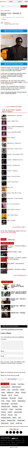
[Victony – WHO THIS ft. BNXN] (4, 133)
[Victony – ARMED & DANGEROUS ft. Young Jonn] (4, 128)
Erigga (3, 420)
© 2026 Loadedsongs (5, 437)
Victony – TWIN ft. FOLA (12, 121)
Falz (16, 415)
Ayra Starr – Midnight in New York (15, 159)
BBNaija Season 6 (4, 444)
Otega (8, 401)
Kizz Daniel (14, 403)
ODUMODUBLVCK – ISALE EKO (14, 115)
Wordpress (8, 438)
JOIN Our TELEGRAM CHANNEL (14, 31)
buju (9, 389)
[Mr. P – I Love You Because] (4, 205)
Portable (13, 384)
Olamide (3, 395)
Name (2, 351)
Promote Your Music (20, 442)
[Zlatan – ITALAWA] (4, 222)
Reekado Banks (5, 417)
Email (2, 356)
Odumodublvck (5, 387)
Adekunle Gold (5, 406)
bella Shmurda (16, 387)
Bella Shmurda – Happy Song (14, 143)
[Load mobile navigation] (26, 1)
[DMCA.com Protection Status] (15, 438)
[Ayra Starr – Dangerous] (4, 172)
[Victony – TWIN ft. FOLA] (4, 122)
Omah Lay (19, 423)
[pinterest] (21, 432)
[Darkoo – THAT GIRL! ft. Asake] (4, 194)
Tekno (14, 417)
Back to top (13, 447)
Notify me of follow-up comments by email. (13, 372)
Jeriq (2, 401)
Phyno (16, 395)
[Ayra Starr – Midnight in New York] (4, 161)
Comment (4, 19)
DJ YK (10, 395)
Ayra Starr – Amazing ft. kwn (13, 165)
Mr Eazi (3, 415)
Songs (11, 1)
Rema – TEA (10, 187)
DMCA (23, 440)
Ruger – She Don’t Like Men (13, 209)
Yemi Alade (18, 409)
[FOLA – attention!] (4, 139)
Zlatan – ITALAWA (11, 220)
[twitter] (10, 432)
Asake (3, 392)
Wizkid (4, 75)
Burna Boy (13, 398)
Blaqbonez (10, 392)
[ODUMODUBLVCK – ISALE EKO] (4, 117)
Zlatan (17, 392)
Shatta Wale (21, 420)
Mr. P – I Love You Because (13, 204)
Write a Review (11, 440)
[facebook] (7, 432)
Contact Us (8, 442)
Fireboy (3, 412)
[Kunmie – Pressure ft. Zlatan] (4, 178)
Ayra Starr (15, 389)
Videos (20, 1)
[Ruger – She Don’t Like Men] (4, 211)
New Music (7, 10)
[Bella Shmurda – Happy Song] (4, 144)
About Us (2, 442)
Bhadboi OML (11, 420)
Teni (21, 406)
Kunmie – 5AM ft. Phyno (12, 181)
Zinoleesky (4, 398)
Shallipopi (15, 406)
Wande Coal (4, 69)
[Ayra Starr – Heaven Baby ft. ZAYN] (4, 155)
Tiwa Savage (5, 403)
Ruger (11, 409)
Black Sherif (4, 423)
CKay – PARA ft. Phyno (12, 215)
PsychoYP (4, 409)
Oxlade (10, 412)
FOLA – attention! (11, 137)
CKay (12, 423)
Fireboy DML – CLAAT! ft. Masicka (15, 198)
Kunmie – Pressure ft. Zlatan (13, 176)
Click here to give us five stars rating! (13, 231)
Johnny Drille (18, 412)
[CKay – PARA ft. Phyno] (4, 216)
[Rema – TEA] (4, 189)
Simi (19, 417)
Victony (23, 392)
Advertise (13, 442)
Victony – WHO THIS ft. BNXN (14, 132)
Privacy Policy (18, 440)
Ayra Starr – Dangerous (12, 170)
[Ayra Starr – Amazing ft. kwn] (4, 166)
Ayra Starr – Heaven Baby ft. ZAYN (15, 154)
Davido (3, 389)
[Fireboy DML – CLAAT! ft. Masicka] (4, 200)
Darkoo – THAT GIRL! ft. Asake (14, 192)
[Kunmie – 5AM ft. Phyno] (4, 183)
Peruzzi (10, 415)
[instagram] (14, 432)
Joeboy (20, 398)
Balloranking (21, 401)
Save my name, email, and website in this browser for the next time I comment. (13, 362)
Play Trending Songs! (13, 444)
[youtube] (17, 432)
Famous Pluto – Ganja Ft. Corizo (14, 148)
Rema (14, 401)
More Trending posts (20, 275)
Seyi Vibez (21, 384)
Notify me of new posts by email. (10, 375)
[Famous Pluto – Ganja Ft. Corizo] (4, 150)
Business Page (4, 440)
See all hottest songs (19, 227)
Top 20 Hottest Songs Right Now (11, 110)
